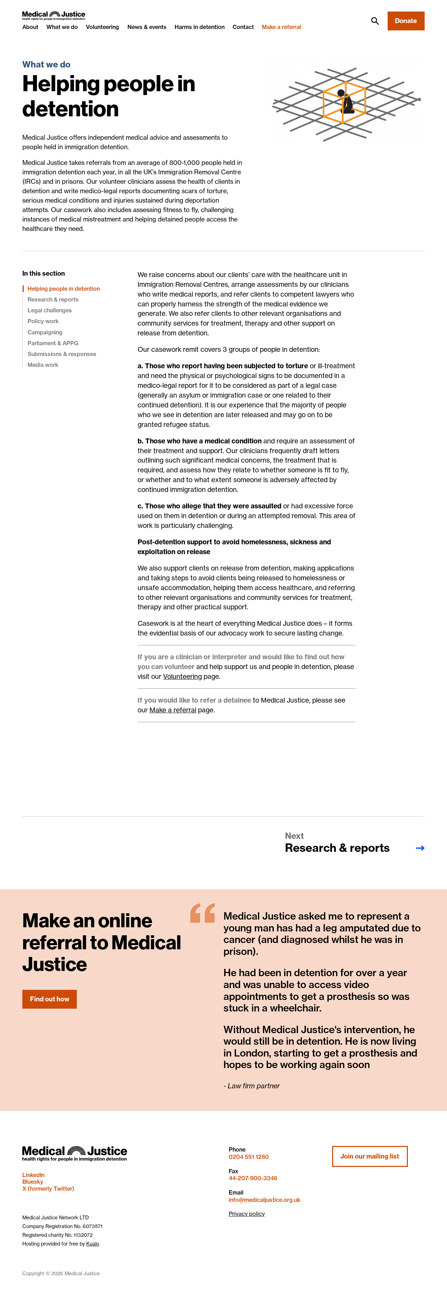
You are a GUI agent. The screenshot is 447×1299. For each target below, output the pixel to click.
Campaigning (45, 332)
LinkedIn (33, 1174)
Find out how (49, 999)
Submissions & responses (62, 353)
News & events (147, 26)
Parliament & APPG (53, 343)
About (30, 26)
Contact (243, 26)
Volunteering (102, 26)
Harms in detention (200, 26)
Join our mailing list (369, 1156)
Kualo (92, 1244)
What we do (62, 26)
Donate (406, 21)
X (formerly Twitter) (48, 1188)
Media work (43, 364)
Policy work (43, 321)
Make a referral (281, 27)
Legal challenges (50, 310)
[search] (375, 21)
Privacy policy (247, 1213)
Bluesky (32, 1181)
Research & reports (53, 299)
